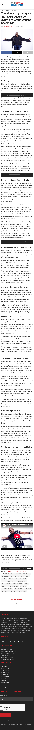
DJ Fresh (13, 576)
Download (23, 571)
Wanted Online (5, 682)
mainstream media (21, 578)
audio (12, 573)
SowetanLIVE (5, 670)
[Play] (3, 95)
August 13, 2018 (19, 26)
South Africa (27, 588)
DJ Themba (21, 576)
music (13, 581)
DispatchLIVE (4, 680)
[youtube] (10, 641)
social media (18, 588)
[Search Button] (31, 4)
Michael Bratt (6, 581)
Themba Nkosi (22, 591)
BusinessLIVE (5, 672)
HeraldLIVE (4, 678)
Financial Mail (5, 676)
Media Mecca (14, 10)
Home (2, 10)
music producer (6, 583)
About (2, 721)
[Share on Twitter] (17, 52)
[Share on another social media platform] (28, 52)
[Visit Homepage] (17, 4)
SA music (23, 586)
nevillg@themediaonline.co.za (9, 651)
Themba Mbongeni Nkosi (9, 591)
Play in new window (13, 571)
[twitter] (6, 641)
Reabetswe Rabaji (8, 26)
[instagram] (19, 641)
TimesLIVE (4, 666)
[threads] (22, 641)
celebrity (18, 573)
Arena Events (5, 688)
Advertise (9, 721)
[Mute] (25, 95)
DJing (28, 576)
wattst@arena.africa (7, 657)
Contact (27, 721)
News (7, 10)
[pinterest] (14, 641)
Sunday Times (5, 668)
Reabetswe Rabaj (13, 586)
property (4, 586)
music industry (21, 581)
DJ (29, 573)
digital (25, 573)
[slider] (29, 94)
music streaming (18, 583)
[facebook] (3, 641)
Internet (4, 578)
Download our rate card (7, 659)
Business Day (5, 674)
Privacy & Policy (19, 721)
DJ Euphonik (5, 576)
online (26, 583)
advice (7, 573)
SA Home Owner (5, 684)
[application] (17, 95)
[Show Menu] (2, 4)
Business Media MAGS (7, 686)
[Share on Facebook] (6, 52)
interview (11, 578)
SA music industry (7, 588)
